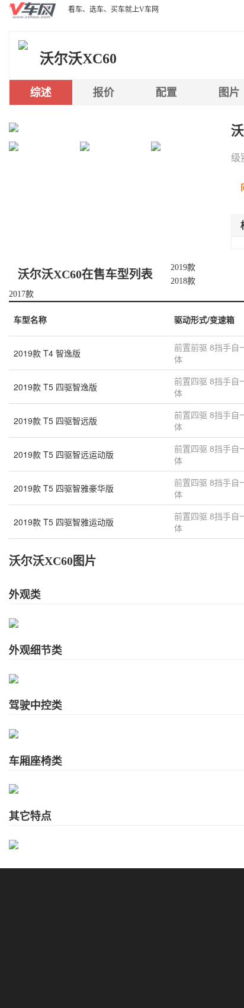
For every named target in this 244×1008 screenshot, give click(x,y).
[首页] (32, 9)
